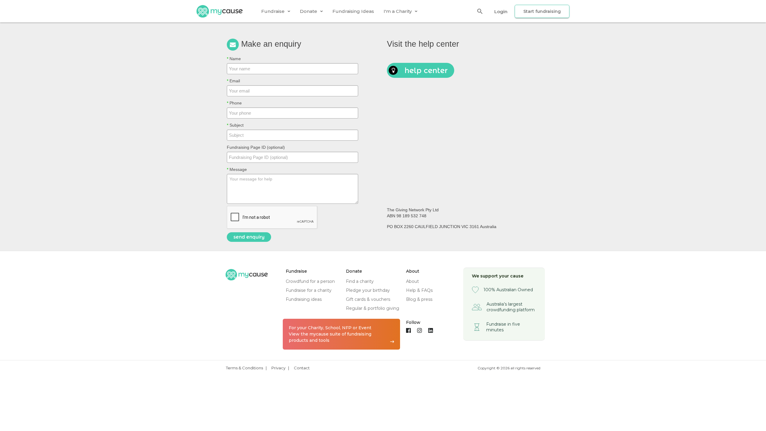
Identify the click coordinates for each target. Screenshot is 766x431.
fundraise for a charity (309, 290)
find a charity (360, 281)
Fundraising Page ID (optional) (256, 147)
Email (233, 81)
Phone (234, 103)
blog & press (419, 299)
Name (234, 59)
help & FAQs (419, 290)
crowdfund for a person (310, 281)
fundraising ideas (304, 299)
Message (237, 169)
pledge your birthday (368, 290)
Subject (235, 125)
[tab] (275, 11)
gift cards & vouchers (368, 299)
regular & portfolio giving (372, 308)
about (412, 281)
